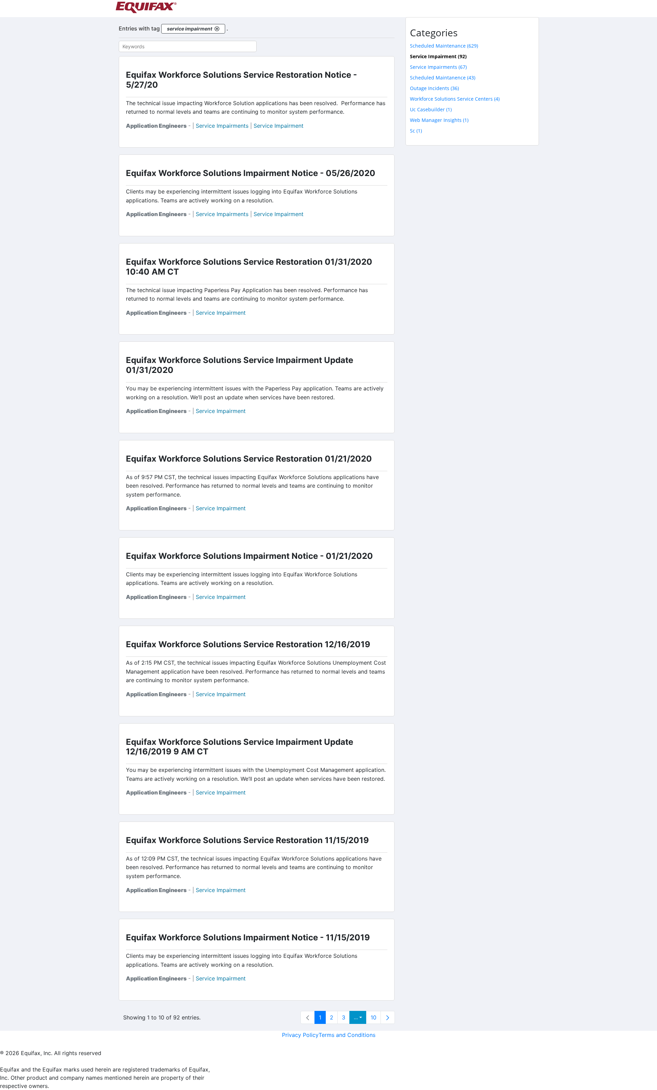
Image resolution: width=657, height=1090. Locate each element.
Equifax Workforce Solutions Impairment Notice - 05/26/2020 (250, 173)
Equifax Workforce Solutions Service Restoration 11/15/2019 (247, 840)
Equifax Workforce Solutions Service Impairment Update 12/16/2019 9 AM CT (239, 747)
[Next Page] (388, 1017)
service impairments (222, 125)
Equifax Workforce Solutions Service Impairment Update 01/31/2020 (239, 365)
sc (416, 130)
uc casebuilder (431, 109)
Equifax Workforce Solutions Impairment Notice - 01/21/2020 (249, 556)
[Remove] (217, 28)
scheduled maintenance (444, 45)
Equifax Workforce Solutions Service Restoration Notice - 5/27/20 (241, 80)
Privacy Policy (300, 1034)
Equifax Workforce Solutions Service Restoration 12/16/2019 (248, 644)
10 (373, 1017)
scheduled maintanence (442, 77)
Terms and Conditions (347, 1034)
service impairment (279, 125)
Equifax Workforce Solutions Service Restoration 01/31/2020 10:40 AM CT (249, 267)
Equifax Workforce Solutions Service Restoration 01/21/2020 (249, 459)
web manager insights (439, 120)
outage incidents (434, 88)
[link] (307, 1017)
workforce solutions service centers (455, 99)
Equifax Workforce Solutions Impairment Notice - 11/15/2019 (248, 937)
